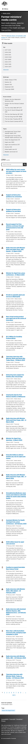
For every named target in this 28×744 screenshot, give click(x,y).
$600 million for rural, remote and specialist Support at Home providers (16, 171)
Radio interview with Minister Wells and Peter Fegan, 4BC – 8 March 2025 (16, 420)
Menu (6, 9)
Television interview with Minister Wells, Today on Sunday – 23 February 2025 (15, 676)
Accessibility (4, 719)
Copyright (12, 719)
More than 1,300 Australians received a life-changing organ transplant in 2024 (16, 632)
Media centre (6, 13)
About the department (8, 710)
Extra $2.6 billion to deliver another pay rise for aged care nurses (15, 456)
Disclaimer (19, 719)
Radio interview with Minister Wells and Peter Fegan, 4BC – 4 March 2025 (16, 476)
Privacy (3, 721)
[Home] (5, 4)
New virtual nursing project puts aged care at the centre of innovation (16, 318)
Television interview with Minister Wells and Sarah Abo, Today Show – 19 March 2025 (15, 358)
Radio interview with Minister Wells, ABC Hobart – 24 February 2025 (15, 590)
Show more (6, 69)
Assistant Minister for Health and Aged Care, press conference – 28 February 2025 (16, 521)
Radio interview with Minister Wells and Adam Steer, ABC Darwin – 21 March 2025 (15, 249)
